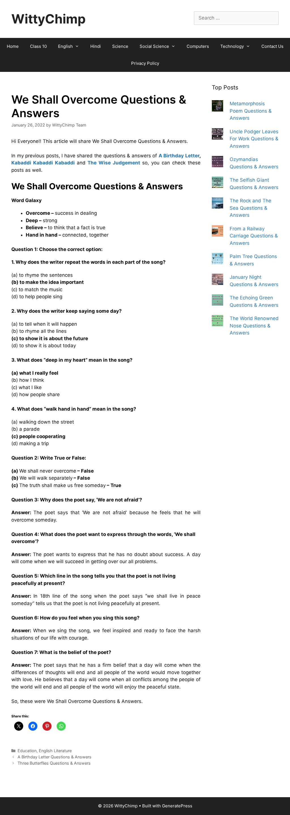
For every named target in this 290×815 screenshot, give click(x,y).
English (65, 46)
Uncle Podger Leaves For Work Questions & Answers (254, 139)
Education (27, 750)
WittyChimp (48, 19)
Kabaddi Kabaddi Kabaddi (43, 163)
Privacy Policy (145, 63)
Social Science (154, 46)
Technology (232, 46)
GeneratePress (177, 805)
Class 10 (38, 46)
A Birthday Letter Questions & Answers (54, 756)
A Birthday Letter (179, 155)
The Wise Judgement (114, 163)
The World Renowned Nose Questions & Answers (254, 326)
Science (120, 46)
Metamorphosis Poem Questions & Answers (251, 111)
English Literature (55, 750)
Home (13, 46)
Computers (198, 46)
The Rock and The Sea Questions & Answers (250, 208)
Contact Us (272, 46)
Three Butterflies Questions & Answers (54, 763)
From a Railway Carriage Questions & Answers (254, 236)
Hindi (95, 46)
